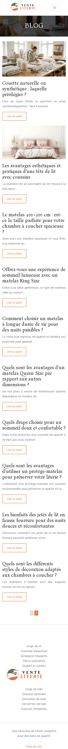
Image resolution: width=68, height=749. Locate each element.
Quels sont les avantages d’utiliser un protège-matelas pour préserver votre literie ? (32, 471)
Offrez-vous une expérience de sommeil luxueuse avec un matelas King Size (33, 275)
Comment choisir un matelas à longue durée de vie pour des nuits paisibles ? (32, 324)
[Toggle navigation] (54, 8)
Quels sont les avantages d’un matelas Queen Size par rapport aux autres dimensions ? (33, 376)
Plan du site (34, 746)
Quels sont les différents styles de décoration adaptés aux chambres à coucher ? (31, 569)
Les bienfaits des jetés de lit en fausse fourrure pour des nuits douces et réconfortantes (34, 520)
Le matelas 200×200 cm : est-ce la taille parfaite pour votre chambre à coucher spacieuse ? (33, 223)
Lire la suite (14, 116)
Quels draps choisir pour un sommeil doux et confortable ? (34, 425)
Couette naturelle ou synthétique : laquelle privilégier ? (24, 88)
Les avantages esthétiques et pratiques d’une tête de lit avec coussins (31, 171)
